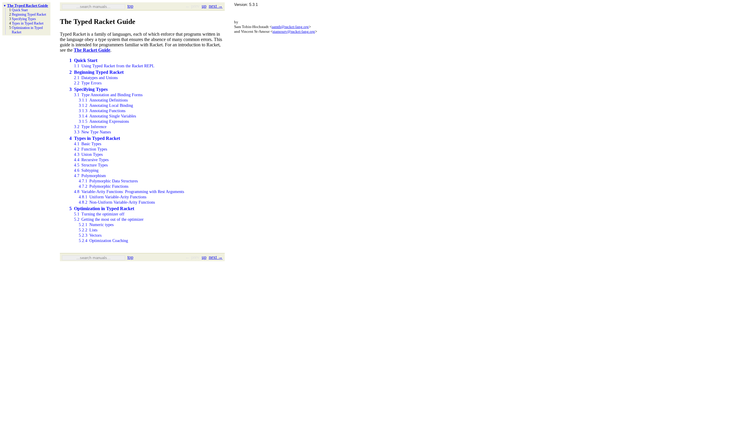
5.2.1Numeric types (96, 225)
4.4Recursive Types (91, 160)
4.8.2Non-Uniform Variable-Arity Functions (117, 202)
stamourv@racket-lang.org (294, 31)
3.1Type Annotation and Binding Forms (108, 95)
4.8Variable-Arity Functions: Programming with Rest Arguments (129, 191)
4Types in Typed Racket (94, 138)
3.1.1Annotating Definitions (103, 100)
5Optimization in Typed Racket (101, 208)
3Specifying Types (88, 89)
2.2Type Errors (87, 83)
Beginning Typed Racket (29, 14)
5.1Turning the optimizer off (99, 214)
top (130, 6)
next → (216, 6)
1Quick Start (83, 60)
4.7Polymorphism (90, 176)
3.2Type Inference (90, 127)
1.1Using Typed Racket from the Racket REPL (114, 66)
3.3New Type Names (92, 132)
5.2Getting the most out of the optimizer (109, 219)
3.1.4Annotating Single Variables (107, 116)
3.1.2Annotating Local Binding (106, 105)
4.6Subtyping (86, 170)
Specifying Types (24, 19)
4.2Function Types (90, 149)
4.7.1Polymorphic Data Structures (108, 181)
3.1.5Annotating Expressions (104, 121)
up (204, 6)
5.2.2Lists (88, 230)
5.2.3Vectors (90, 235)
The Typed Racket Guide (27, 5)
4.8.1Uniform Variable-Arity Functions (112, 197)
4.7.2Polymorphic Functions (103, 186)
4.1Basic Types (87, 144)
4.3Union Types (88, 154)
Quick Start (20, 10)
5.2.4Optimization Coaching (103, 240)
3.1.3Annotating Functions (102, 111)
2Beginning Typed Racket (96, 72)
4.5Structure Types (91, 165)
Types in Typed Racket (27, 23)
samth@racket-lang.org (290, 26)
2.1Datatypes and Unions (96, 78)
